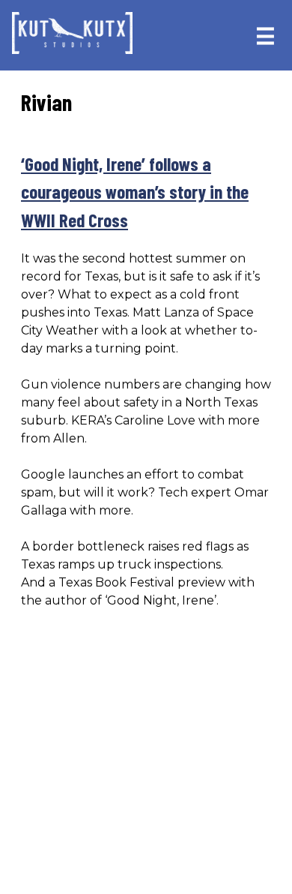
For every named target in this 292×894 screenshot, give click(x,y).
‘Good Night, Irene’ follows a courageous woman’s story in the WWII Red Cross (135, 191)
